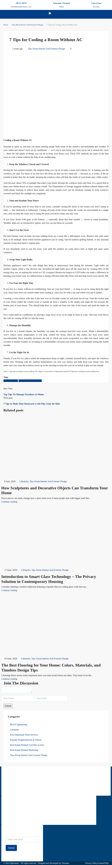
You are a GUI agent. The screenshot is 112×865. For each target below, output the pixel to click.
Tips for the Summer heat (30, 380)
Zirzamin (65, 863)
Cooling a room (11, 380)
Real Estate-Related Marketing (24, 750)
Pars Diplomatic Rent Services (24, 735)
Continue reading (9, 501)
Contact (101, 863)
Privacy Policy (91, 863)
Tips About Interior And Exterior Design (27, 25)
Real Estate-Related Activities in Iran (27, 745)
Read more (10, 789)
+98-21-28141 (21, 3)
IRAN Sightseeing (18, 724)
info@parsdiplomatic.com (21, 7)
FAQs (106, 863)
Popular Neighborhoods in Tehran (25, 740)
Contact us (10, 819)
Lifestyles (24, 481)
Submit (11, 848)
